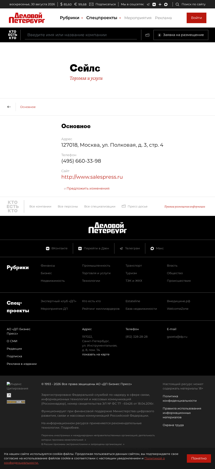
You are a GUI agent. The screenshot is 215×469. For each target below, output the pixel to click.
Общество (175, 273)
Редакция (14, 349)
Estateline (133, 301)
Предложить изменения (88, 188)
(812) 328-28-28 (137, 337)
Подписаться (106, 4)
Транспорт (134, 265)
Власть (172, 265)
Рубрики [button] (70, 17)
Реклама (163, 18)
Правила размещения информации (184, 207)
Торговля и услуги (86, 78)
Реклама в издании (22, 364)
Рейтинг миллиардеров (101, 309)
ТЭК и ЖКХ (134, 281)
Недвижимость (53, 281)
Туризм (131, 273)
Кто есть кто (91, 301)
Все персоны (68, 206)
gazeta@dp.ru (177, 337)
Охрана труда (173, 425)
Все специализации (99, 206)
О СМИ (12, 341)
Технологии (91, 281)
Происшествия (179, 281)
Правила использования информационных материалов (182, 413)
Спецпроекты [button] (102, 17)
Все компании (40, 206)
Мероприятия (138, 18)
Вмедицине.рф (178, 301)
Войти (196, 18)
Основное (28, 107)
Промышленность (96, 265)
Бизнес (46, 273)
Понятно (199, 458)
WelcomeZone (177, 309)
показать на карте (96, 354)
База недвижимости (141, 309)
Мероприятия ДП (54, 309)
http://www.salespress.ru (92, 177)
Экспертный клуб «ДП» (58, 301)
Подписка (14, 356)
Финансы (48, 265)
